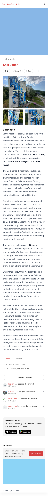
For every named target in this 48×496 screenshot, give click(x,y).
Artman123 (12, 391)
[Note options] (43, 384)
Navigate (37, 453)
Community (7, 358)
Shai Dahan (10, 65)
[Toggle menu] (45, 4)
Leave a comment (25, 377)
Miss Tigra (12, 399)
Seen (18, 71)
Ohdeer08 (12, 406)
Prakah (11, 384)
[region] (24, 31)
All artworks (10, 59)
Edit (29, 71)
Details (19, 358)
